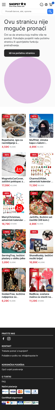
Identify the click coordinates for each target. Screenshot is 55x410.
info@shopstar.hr (30, 355)
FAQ (4, 381)
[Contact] (41, 4)
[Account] (46, 4)
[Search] (50, 11)
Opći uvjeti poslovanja (12, 369)
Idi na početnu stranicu (22, 53)
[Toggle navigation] (4, 4)
